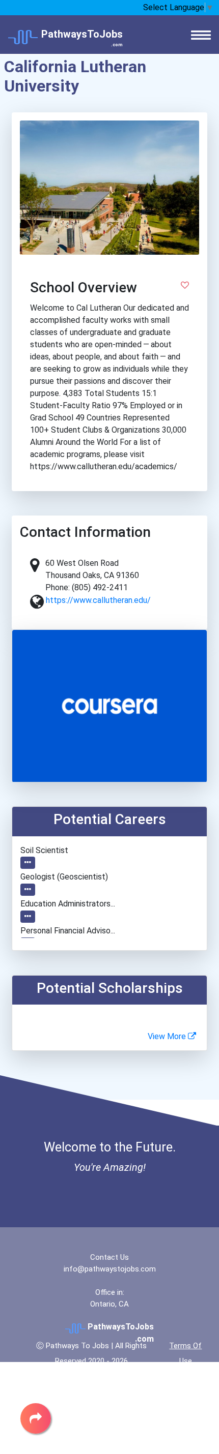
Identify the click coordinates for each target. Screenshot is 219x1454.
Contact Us (109, 1257)
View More (168, 1036)
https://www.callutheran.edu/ (98, 600)
